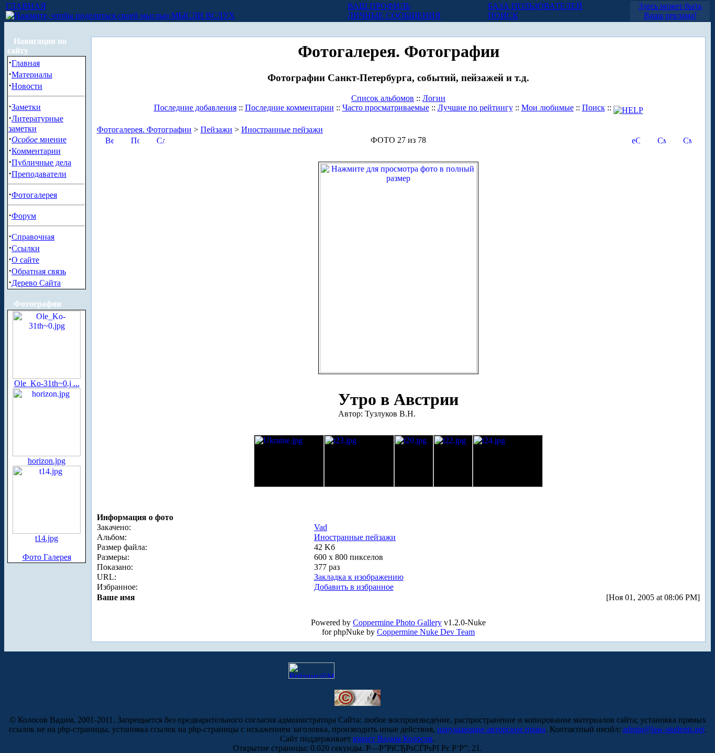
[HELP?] (628, 107)
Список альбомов (382, 98)
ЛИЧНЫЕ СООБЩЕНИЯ (394, 15)
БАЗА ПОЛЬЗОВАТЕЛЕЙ (535, 6)
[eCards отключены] (636, 139)
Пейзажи (216, 129)
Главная (26, 63)
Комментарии (36, 151)
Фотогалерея (34, 194)
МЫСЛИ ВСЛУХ (202, 15)
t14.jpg (46, 538)
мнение (39, 139)
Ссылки (26, 248)
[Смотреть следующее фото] (687, 139)
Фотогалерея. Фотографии (144, 129)
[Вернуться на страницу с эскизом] (109, 139)
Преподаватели (39, 174)
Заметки (26, 107)
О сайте (25, 259)
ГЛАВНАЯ (26, 6)
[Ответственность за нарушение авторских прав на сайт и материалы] (357, 703)
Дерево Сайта (36, 282)
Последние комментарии (289, 107)
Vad (320, 527)
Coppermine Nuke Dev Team (426, 631)
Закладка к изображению (359, 576)
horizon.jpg (46, 460)
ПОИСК (503, 15)
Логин (433, 98)
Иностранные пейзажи (282, 129)
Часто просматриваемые (385, 107)
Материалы (32, 74)
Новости (27, 86)
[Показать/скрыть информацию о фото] (135, 139)
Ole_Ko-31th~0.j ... (47, 383)
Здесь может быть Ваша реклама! (670, 11)
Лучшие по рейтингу (475, 107)
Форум (24, 215)
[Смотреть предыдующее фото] (661, 139)
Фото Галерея (47, 557)
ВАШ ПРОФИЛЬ (379, 6)
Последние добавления (195, 107)
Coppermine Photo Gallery (397, 622)
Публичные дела (41, 162)
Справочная (33, 236)
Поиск (593, 107)
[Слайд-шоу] (161, 139)
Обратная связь (39, 271)
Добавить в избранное (354, 586)
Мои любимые (547, 107)
